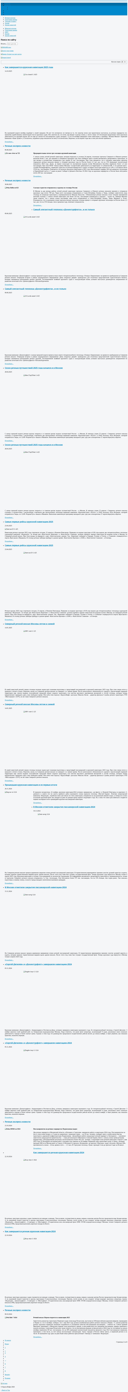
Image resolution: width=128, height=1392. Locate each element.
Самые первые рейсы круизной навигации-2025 (29, 521)
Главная (7, 3)
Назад (7, 1344)
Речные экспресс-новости (17, 146)
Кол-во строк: (116, 62)
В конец (7, 1378)
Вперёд (7, 1374)
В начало (8, 1340)
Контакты (8, 12)
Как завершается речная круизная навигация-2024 (58, 1152)
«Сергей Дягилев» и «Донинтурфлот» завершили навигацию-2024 (38, 964)
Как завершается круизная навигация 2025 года (29, 67)
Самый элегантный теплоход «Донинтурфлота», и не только (64, 209)
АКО (6, 32)
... (5, 1360)
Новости (8, 5)
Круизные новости (15, 7)
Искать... (4, 44)
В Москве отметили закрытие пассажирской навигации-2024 (64, 807)
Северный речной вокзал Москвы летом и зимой (30, 624)
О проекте (8, 11)
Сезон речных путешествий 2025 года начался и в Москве (34, 368)
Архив (7, 23)
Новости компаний (15, 9)
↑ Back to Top (5, 1390)
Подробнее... (9, 142)
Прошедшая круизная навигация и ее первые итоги (31, 785)
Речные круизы (10, 18)
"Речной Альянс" (11, 21)
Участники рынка (11, 19)
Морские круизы (10, 28)
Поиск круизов (10, 14)
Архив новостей (10, 25)
